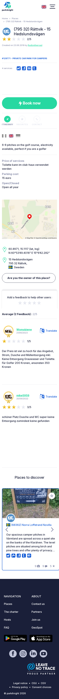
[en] (44, 6)
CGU (34, 683)
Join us (35, 619)
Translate (51, 330)
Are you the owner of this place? (28, 278)
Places (15, 18)
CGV (43, 683)
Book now (31, 103)
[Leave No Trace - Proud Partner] (41, 669)
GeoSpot (36, 627)
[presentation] (6, 529)
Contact (37, 124)
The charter (11, 611)
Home (5, 18)
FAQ (6, 627)
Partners (36, 611)
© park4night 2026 (15, 693)
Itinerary (7, 124)
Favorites (22, 124)
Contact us (38, 604)
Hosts (7, 619)
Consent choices (41, 687)
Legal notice (20, 683)
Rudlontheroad (35, 45)
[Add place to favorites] (52, 496)
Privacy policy (20, 687)
